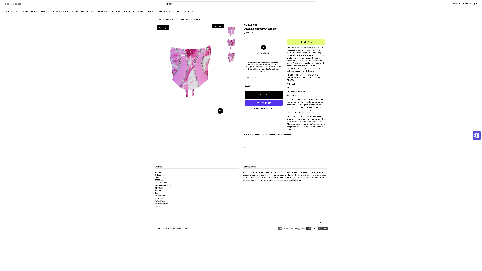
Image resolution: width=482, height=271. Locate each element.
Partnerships (99, 11)
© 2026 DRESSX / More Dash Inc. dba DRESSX (170, 229)
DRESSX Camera (145, 11)
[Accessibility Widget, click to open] (477, 135)
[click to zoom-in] (220, 111)
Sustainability (80, 11)
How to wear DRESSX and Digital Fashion (259, 135)
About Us (158, 172)
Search (157, 206)
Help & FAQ (159, 190)
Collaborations (160, 175)
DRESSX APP (163, 11)
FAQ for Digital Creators (164, 185)
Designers (29, 11)
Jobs (157, 193)
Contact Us (159, 177)
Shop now (12, 11)
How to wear (61, 11)
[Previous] (160, 27)
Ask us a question (284, 135)
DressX (158, 20)
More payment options (263, 108)
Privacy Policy (160, 198)
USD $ (323, 223)
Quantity (248, 86)
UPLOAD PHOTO (263, 58)
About (44, 11)
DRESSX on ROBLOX (183, 11)
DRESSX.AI (128, 11)
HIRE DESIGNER (306, 42)
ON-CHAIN (115, 11)
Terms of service (161, 204)
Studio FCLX (168, 20)
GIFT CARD (159, 188)
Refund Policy (160, 201)
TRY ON (218, 26)
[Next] (166, 27)
